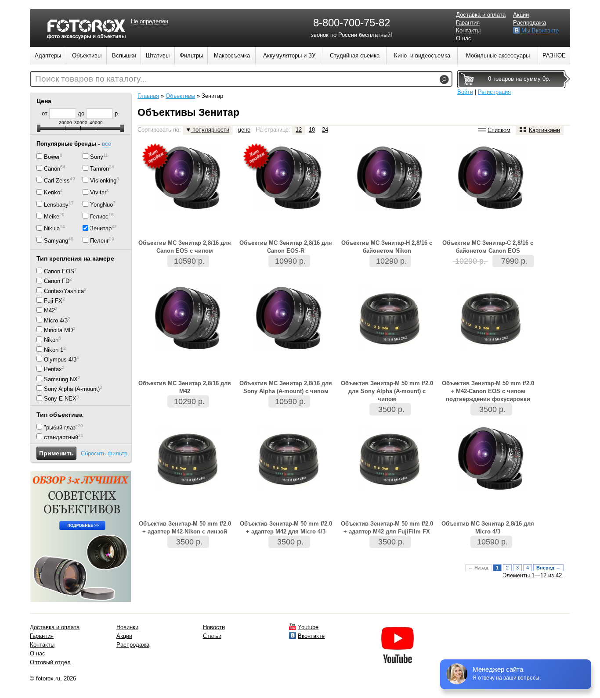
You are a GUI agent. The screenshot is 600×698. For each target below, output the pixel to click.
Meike (51, 216)
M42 (49, 311)
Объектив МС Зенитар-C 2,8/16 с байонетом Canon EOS (487, 247)
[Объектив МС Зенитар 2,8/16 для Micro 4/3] (491, 489)
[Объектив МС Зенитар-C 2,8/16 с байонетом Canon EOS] (491, 208)
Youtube (308, 627)
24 (325, 129)
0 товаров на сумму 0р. (519, 78)
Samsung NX (61, 379)
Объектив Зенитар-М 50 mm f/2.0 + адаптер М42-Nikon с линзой (185, 527)
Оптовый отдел (50, 662)
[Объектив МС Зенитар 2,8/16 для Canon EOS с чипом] (188, 208)
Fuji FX (53, 300)
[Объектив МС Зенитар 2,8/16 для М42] (188, 349)
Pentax (53, 369)
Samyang (56, 240)
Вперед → (548, 567)
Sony (96, 157)
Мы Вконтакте (540, 30)
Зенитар (101, 229)
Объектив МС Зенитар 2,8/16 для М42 (184, 387)
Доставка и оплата (481, 14)
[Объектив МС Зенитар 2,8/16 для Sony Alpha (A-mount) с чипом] (289, 349)
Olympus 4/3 (60, 359)
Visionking (103, 180)
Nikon (51, 340)
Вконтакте (311, 636)
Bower (52, 157)
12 (299, 129)
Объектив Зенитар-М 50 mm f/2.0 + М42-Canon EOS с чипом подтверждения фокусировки (488, 391)
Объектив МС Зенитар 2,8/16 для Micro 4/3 (487, 527)
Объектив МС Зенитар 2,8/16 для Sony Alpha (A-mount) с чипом (285, 387)
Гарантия (468, 22)
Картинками (544, 130)
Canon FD (56, 281)
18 (312, 129)
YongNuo (101, 204)
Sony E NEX (60, 399)
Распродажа (529, 22)
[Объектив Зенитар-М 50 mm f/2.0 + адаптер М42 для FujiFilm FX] (390, 489)
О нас (463, 38)
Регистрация (494, 92)
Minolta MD (58, 330)
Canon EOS (59, 271)
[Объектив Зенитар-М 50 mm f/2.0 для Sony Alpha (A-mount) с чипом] (390, 349)
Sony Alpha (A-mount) (72, 389)
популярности (210, 129)
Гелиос (99, 216)
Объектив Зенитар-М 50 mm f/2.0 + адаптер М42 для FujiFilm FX (387, 527)
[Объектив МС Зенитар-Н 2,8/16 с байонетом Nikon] (390, 208)
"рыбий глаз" (61, 427)
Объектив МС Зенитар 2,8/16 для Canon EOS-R (285, 247)
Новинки (127, 627)
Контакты (468, 30)
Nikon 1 (53, 350)
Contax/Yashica (64, 291)
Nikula (52, 229)
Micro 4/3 (56, 320)
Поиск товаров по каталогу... (91, 78)
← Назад (478, 567)
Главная (148, 96)
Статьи (212, 636)
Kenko (52, 193)
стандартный (61, 437)
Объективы (180, 96)
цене (244, 129)
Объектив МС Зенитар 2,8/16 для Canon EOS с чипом (184, 247)
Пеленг (99, 240)
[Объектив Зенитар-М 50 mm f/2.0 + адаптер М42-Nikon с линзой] (188, 489)
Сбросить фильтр (104, 453)
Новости (214, 627)
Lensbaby (56, 204)
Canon (52, 168)
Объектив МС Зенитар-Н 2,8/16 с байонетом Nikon (386, 247)
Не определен (149, 21)
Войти (465, 92)
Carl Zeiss (57, 180)
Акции (521, 14)
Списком (499, 130)
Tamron (99, 168)
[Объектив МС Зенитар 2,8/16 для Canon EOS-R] (289, 208)
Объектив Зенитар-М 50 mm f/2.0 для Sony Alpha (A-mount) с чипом (387, 391)
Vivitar (98, 193)
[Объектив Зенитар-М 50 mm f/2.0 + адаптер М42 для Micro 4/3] (289, 489)
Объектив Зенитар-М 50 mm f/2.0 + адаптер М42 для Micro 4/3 (286, 527)
